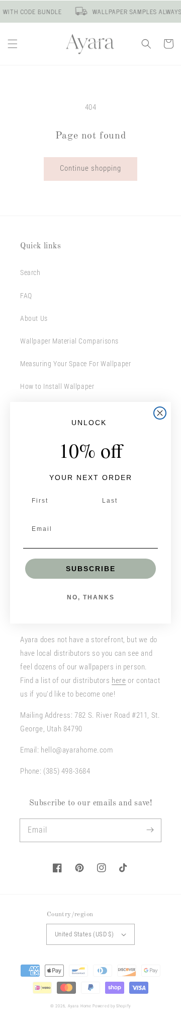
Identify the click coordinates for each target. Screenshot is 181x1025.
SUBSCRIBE (91, 569)
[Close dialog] (160, 413)
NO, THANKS (91, 597)
